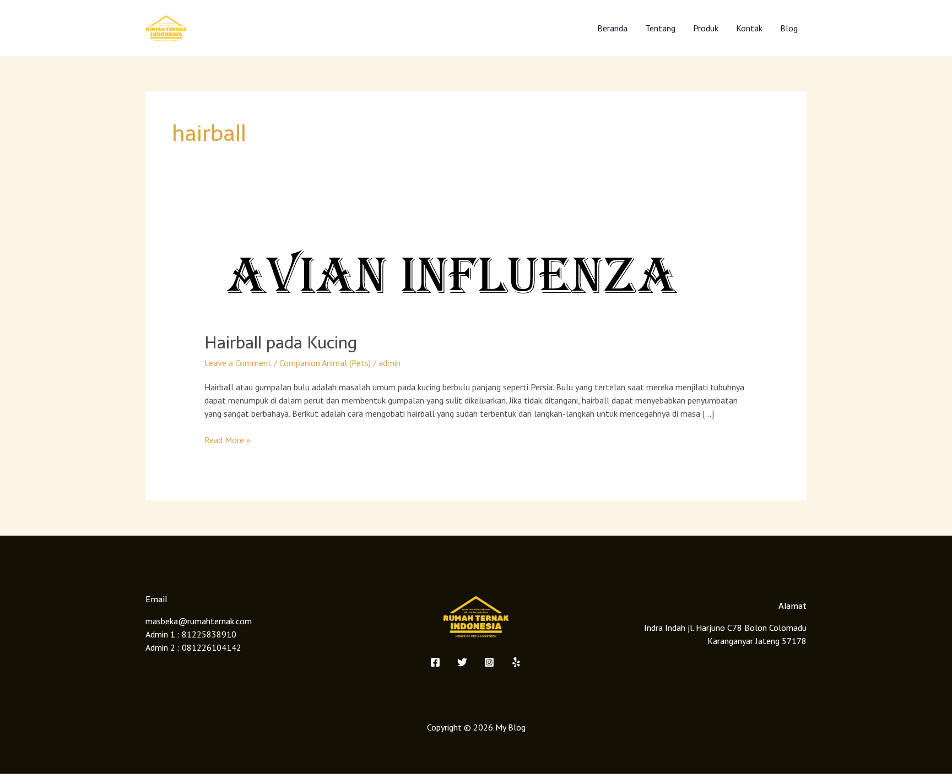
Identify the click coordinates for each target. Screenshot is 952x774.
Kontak (749, 28)
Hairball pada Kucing (280, 342)
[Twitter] (462, 662)
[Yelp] (516, 662)
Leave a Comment (238, 362)
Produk (705, 28)
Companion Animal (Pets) (325, 362)
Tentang (660, 28)
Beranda (612, 28)
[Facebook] (435, 662)
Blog (789, 28)
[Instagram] (489, 662)
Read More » (227, 439)
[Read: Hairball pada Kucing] (451, 270)
